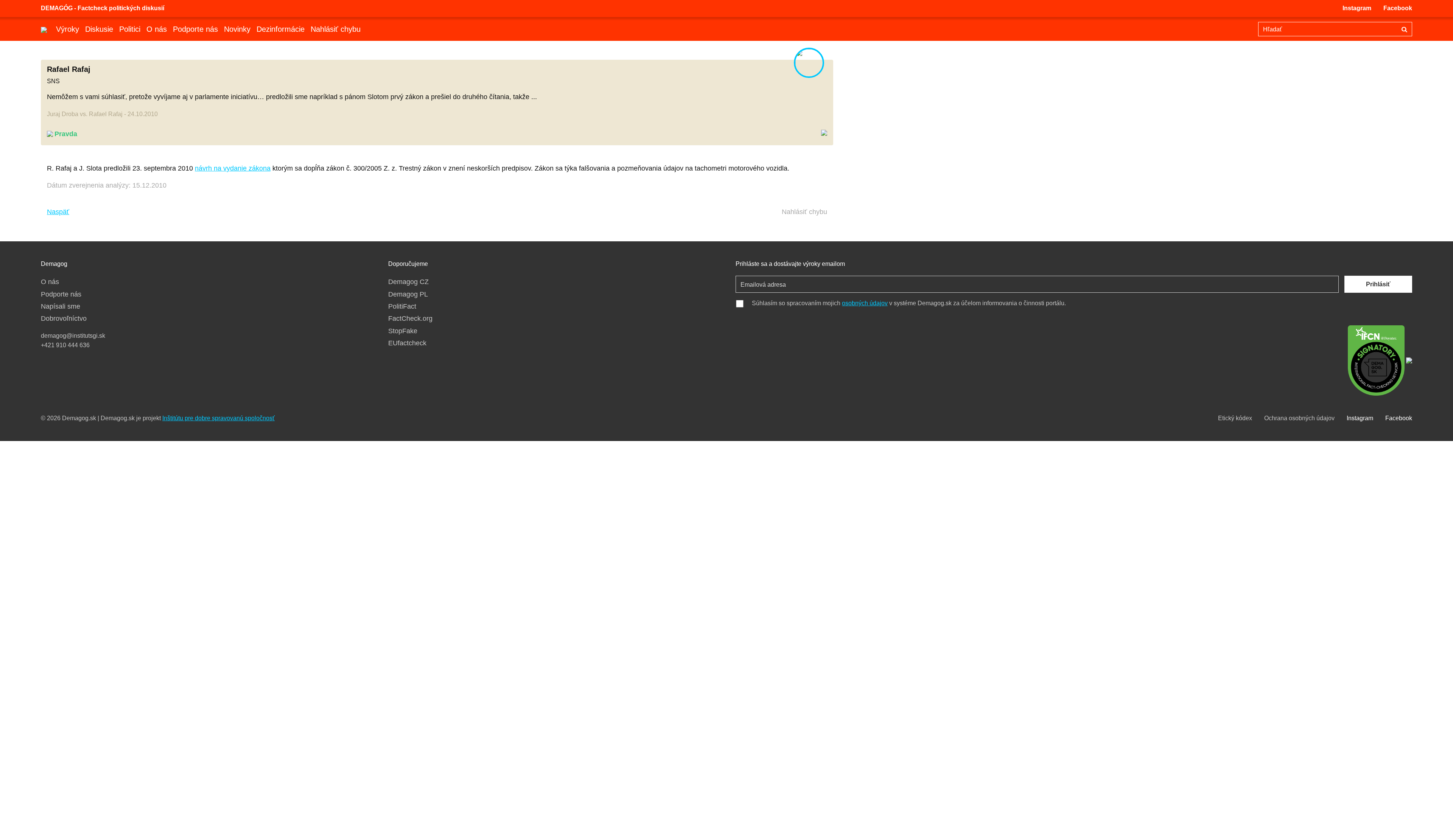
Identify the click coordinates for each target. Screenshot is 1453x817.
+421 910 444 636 (65, 345)
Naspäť (58, 212)
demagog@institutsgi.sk (73, 335)
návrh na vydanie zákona (233, 168)
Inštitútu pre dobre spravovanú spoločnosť (218, 418)
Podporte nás (195, 29)
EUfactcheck (407, 343)
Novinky (237, 29)
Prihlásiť (1378, 284)
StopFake (402, 331)
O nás (156, 29)
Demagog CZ (408, 282)
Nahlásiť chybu (336, 29)
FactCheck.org (410, 318)
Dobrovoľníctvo (64, 318)
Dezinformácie (281, 29)
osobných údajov (865, 303)
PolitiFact (402, 306)
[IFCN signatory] (1376, 360)
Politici (129, 29)
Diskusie (99, 29)
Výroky (67, 29)
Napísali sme (60, 306)
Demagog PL (408, 294)
